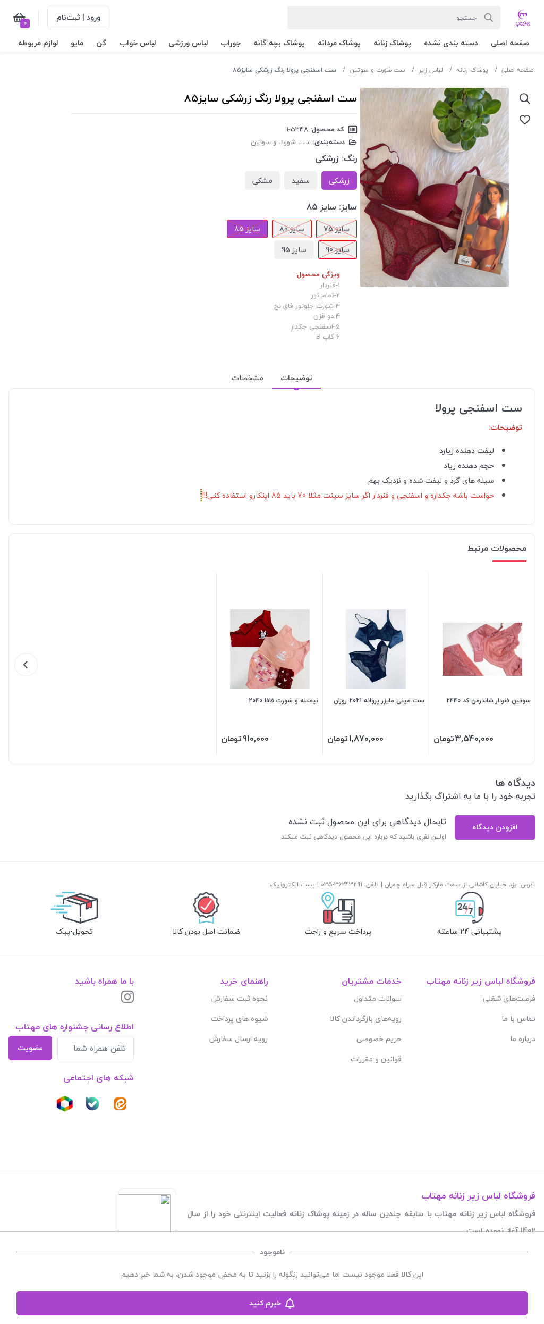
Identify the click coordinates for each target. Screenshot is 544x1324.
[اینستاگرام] (127, 998)
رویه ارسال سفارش (238, 1038)
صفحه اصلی (517, 70)
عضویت (30, 1047)
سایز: (348, 206)
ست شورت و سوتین (377, 70)
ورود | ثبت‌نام (78, 17)
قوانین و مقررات (376, 1059)
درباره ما (523, 1038)
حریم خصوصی (379, 1038)
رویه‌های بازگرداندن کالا (366, 1018)
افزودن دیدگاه (495, 827)
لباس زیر (431, 70)
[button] (510, 43)
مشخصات (248, 377)
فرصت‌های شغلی (509, 998)
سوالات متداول (378, 998)
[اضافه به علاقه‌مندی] (525, 119)
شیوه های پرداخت (239, 1018)
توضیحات (296, 377)
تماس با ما (519, 1018)
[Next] (26, 664)
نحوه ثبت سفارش (239, 998)
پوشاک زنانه (472, 70)
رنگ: (349, 158)
